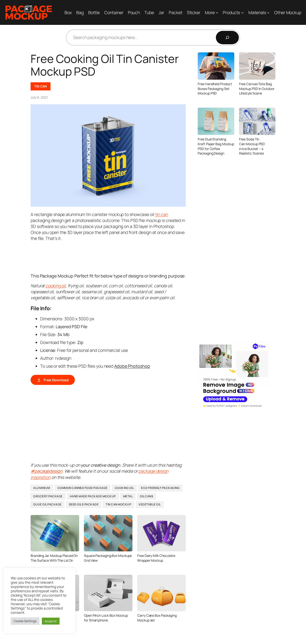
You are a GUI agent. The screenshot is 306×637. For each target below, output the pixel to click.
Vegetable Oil (149, 504)
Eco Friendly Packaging (160, 488)
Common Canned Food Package (82, 488)
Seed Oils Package (84, 504)
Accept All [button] (51, 621)
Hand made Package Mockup (93, 496)
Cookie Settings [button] (25, 621)
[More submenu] (217, 12)
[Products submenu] (242, 12)
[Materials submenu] (268, 12)
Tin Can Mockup (118, 504)
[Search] (227, 37)
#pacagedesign (46, 471)
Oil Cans (146, 496)
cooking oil (55, 285)
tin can (161, 214)
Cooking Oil (124, 488)
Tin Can (40, 86)
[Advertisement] (118, 256)
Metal (128, 496)
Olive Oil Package (47, 504)
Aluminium (41, 488)
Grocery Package (48, 496)
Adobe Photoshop (132, 366)
